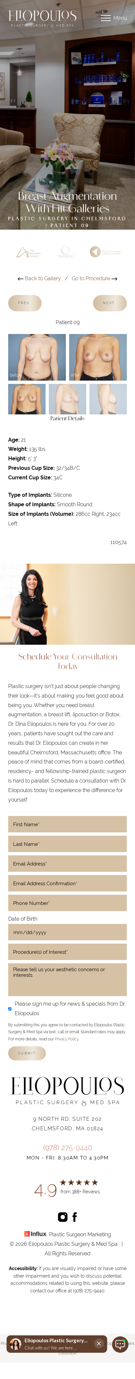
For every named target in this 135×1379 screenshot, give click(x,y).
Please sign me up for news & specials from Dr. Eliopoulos (70, 1008)
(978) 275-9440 (67, 1147)
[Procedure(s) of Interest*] (67, 952)
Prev (25, 303)
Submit (27, 1053)
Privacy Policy (66, 1039)
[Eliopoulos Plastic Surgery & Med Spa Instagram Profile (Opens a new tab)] (63, 1216)
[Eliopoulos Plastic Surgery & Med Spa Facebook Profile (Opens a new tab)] (74, 1216)
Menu (120, 18)
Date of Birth (22, 919)
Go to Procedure (91, 278)
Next (110, 303)
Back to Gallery (42, 278)
